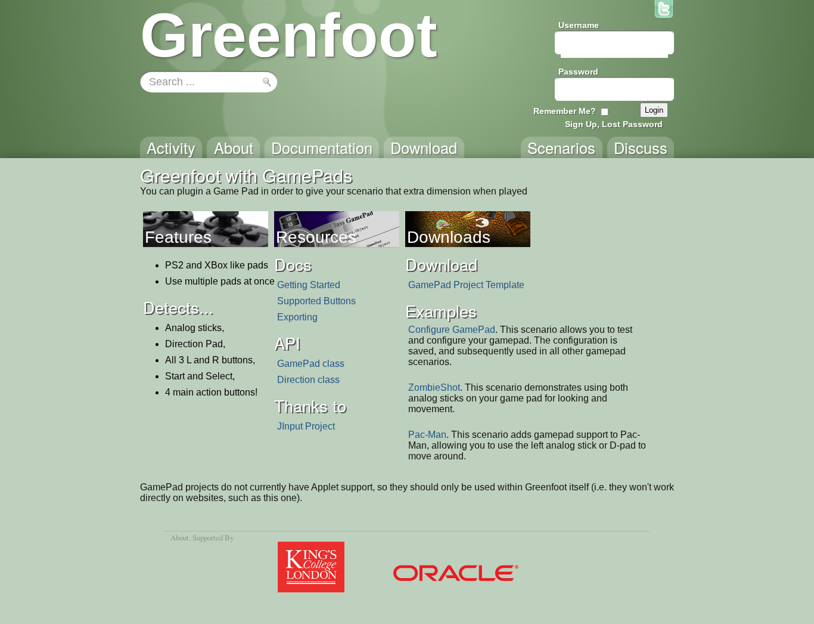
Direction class (308, 380)
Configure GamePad (451, 330)
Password (578, 71)
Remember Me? (564, 111)
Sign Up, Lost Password (614, 124)
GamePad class (310, 364)
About (179, 537)
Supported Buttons (316, 301)
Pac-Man (427, 435)
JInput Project (306, 426)
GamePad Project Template (466, 285)
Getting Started (308, 285)
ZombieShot (434, 387)
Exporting (297, 317)
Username (578, 25)
